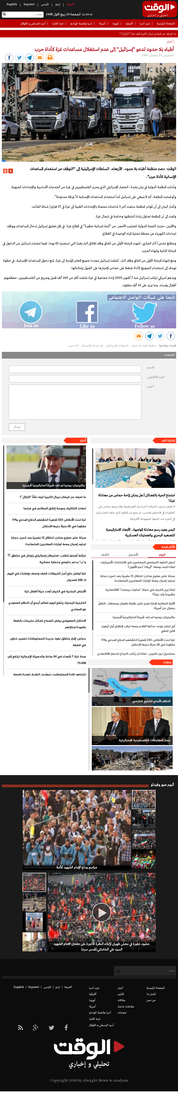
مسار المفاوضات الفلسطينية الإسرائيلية (144, 740)
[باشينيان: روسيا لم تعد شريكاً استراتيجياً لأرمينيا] (46, 467)
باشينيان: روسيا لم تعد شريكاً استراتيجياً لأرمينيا (53, 485)
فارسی (45, 4)
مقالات (121, 1000)
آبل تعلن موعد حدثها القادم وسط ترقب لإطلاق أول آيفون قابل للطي (138, 628)
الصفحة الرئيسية (166, 24)
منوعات (122, 1013)
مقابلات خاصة (126, 1007)
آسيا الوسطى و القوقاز (33, 24)
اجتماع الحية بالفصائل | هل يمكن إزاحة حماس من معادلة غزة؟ (136, 498)
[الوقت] (160, 10)
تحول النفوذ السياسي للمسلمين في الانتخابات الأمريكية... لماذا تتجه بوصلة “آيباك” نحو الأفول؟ (137, 565)
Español (29, 4)
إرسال (17, 427)
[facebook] (66, 1028)
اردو (57, 4)
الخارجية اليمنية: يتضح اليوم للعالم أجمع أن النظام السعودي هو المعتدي (47, 606)
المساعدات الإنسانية (93, 346)
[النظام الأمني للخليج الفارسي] (132, 687)
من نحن (151, 1000)
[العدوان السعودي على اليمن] (132, 765)
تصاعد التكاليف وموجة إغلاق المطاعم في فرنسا (150, 34)
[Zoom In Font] (10, 172)
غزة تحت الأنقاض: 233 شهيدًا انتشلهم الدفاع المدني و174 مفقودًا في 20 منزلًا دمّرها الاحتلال (49, 523)
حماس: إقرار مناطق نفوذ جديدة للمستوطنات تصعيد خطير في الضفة (48, 642)
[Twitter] (51, 1028)
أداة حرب (73, 346)
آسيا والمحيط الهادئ (81, 24)
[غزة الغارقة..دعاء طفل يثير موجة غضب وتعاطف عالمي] (34, 922)
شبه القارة (58, 24)
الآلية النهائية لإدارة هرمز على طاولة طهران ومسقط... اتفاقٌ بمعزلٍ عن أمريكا (136, 606)
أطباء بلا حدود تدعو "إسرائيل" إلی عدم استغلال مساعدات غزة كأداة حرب (104, 49)
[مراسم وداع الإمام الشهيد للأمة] (144, 799)
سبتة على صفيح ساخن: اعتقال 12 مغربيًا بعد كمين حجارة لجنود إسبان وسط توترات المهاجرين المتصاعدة (48, 541)
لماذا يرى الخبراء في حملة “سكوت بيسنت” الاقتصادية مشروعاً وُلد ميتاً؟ (140, 592)
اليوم (162, 555)
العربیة (70, 4)
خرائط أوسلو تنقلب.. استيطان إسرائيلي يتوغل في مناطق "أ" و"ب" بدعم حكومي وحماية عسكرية (46, 559)
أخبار (83, 440)
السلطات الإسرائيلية (117, 346)
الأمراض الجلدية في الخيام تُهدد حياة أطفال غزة (55, 591)
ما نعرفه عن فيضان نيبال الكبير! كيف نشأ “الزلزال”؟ (53, 497)
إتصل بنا (151, 994)
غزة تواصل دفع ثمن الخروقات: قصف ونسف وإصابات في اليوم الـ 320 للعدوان (46, 577)
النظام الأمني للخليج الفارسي (151, 701)
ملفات (167, 662)
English (12, 4)
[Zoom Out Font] (5, 172)
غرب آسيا (145, 24)
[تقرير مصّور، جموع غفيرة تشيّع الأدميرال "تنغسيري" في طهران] (144, 839)
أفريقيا (129, 24)
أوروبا (115, 24)
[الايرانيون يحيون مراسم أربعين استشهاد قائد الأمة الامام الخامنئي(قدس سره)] (144, 819)
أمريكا (102, 24)
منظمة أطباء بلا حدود (143, 346)
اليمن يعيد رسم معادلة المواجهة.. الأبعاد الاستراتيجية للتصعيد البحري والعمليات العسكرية (140, 532)
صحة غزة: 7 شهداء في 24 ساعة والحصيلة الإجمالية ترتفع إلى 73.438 (46, 660)
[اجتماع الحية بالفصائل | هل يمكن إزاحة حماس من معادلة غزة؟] (135, 468)
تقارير (121, 994)
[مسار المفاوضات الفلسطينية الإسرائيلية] (132, 726)
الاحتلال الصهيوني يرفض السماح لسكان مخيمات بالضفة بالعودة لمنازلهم (49, 624)
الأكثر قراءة (168, 547)
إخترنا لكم (168, 440)
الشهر (105, 555)
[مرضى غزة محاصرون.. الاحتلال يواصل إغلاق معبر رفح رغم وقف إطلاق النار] (34, 941)
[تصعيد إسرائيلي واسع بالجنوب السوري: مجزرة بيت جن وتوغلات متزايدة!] (34, 902)
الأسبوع (133, 555)
